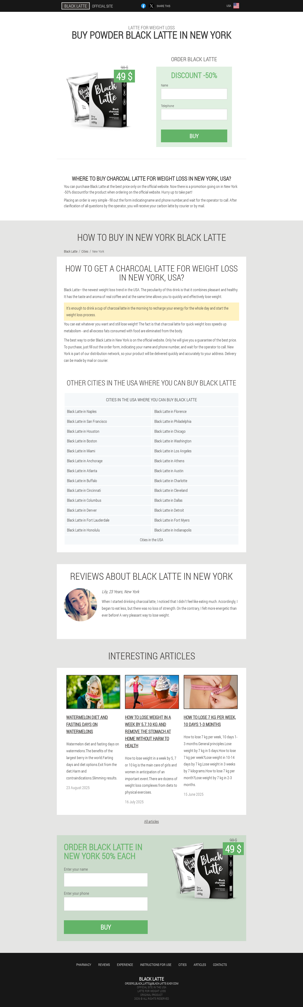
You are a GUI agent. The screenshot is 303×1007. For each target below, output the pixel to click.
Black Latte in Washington (173, 440)
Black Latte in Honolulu (83, 529)
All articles (151, 821)
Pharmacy (83, 964)
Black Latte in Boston (82, 440)
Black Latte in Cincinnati (84, 490)
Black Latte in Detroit (169, 510)
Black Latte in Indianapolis (173, 529)
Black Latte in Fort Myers (172, 520)
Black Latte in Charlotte (170, 480)
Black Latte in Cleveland (171, 490)
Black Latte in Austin (168, 470)
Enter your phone (76, 893)
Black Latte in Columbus (84, 500)
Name (164, 85)
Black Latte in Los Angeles (173, 450)
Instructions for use (155, 964)
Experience (125, 964)
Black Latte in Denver (82, 510)
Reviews (104, 964)
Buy (194, 136)
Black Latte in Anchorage (84, 460)
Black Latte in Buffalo (82, 480)
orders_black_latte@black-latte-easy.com (151, 983)
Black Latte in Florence (170, 411)
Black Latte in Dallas (168, 500)
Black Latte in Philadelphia (172, 421)
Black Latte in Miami (81, 450)
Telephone (167, 106)
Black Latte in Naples (82, 411)
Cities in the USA (151, 539)
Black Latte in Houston (83, 431)
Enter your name (76, 869)
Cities (182, 964)
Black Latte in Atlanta (82, 470)
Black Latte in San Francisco (87, 421)
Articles (200, 964)
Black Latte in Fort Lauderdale (88, 520)
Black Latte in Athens (169, 460)
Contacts (220, 964)
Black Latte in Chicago (170, 431)
